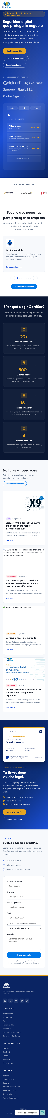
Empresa (10, 892)
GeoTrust (6, 1052)
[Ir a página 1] (17, 278)
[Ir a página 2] (19, 278)
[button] (44, 5)
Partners (6, 1075)
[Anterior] (12, 278)
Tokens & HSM (8, 1025)
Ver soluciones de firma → (24, 161)
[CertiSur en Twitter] (27, 1001)
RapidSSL (6, 1059)
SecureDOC (7, 1029)
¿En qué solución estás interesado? (21, 924)
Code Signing (8, 1063)
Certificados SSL (14, 51)
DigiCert (6, 1048)
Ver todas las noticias (15, 484)
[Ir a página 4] (23, 278)
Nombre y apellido (14, 881)
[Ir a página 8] (30, 278)
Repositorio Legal (9, 1094)
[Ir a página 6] (26, 278)
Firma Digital (7, 1017)
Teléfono (10, 913)
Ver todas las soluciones (24, 286)
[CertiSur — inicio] (7, 5)
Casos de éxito (8, 1079)
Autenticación (8, 1014)
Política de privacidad (11, 1098)
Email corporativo (14, 903)
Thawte (6, 1056)
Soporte (6, 1083)
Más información (14, 812)
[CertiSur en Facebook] (22, 1001)
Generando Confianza (11, 1036)
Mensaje (10, 934)
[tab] (12, 108)
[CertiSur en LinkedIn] (5, 1001)
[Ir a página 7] (28, 278)
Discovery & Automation (16, 58)
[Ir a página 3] (21, 278)
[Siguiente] (35, 278)
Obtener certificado (14, 819)
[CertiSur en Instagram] (10, 1001)
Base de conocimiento (11, 1087)
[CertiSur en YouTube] (16, 1001)
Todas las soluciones (14, 65)
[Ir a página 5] (24, 278)
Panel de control (9, 1090)
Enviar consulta (24, 955)
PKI (4, 1021)
